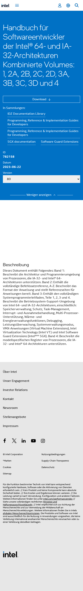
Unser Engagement (16, 381)
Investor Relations (15, 390)
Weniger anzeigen (39, 195)
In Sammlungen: (14, 108)
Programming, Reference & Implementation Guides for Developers (43, 122)
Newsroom (10, 408)
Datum (7, 162)
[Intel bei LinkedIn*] (23, 441)
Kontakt (8, 399)
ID (4, 152)
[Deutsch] (68, 5)
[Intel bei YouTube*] (33, 441)
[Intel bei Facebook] (4, 441)
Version (7, 172)
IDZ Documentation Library (26, 114)
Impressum (10, 426)
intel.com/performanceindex (58, 498)
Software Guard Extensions (59, 142)
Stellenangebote (14, 417)
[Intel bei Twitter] (14, 441)
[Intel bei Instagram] (43, 441)
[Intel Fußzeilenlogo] (10, 554)
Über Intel (10, 372)
